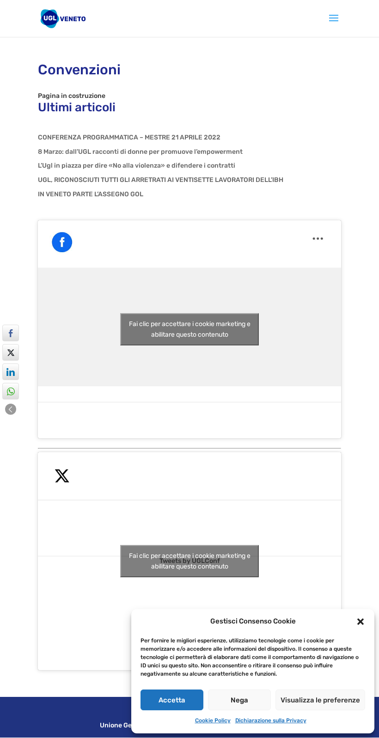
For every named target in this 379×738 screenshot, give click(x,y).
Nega (239, 700)
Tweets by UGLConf (190, 561)
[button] (360, 621)
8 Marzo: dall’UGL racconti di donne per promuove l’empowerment (140, 152)
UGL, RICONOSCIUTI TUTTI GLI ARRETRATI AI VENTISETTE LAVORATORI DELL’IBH (160, 180)
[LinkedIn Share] (10, 371)
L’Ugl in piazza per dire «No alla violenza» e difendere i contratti (136, 165)
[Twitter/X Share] (10, 352)
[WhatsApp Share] (10, 391)
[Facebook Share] (10, 333)
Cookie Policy (213, 720)
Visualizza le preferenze (320, 700)
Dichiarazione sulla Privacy (270, 720)
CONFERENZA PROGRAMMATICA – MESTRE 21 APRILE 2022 (129, 137)
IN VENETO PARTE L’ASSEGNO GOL (90, 194)
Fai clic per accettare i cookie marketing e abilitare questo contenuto (190, 329)
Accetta (172, 700)
